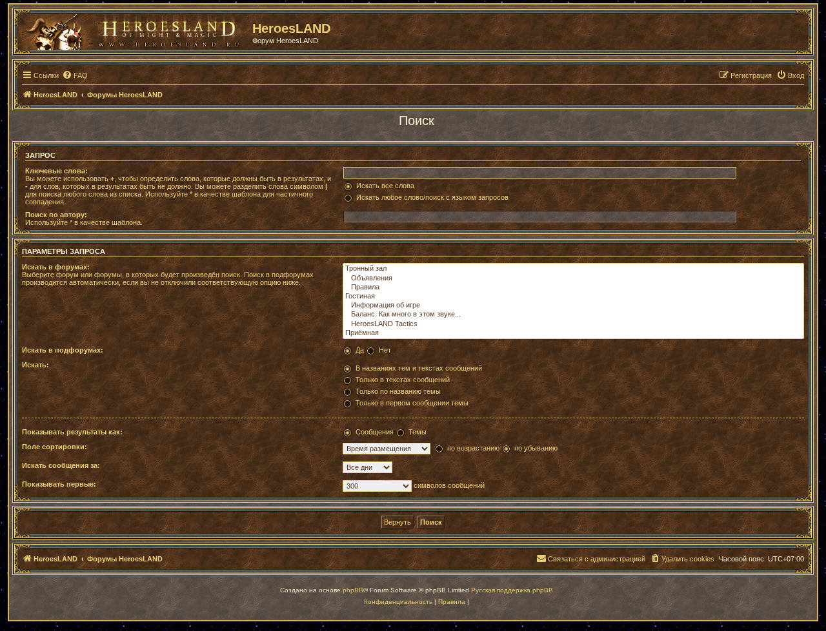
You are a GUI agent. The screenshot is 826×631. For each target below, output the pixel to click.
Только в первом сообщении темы (412, 403)
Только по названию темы (398, 391)
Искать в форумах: (56, 267)
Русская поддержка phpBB (512, 590)
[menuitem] (75, 75)
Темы (417, 432)
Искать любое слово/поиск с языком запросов (432, 197)
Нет (385, 350)
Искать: (35, 365)
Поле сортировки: (54, 447)
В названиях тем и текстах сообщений (419, 368)
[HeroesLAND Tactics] (573, 324)
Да (360, 350)
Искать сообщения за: (61, 465)
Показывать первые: (59, 484)
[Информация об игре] (573, 305)
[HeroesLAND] (132, 30)
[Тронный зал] (573, 268)
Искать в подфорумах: (62, 350)
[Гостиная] (573, 296)
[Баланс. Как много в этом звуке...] (573, 314)
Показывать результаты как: (72, 432)
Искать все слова (385, 185)
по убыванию (536, 448)
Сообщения (375, 432)
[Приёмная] (573, 333)
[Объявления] (573, 278)
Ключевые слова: (56, 171)
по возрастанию (473, 448)
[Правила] (573, 287)
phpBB (353, 590)
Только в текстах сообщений (403, 379)
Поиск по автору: (56, 214)
